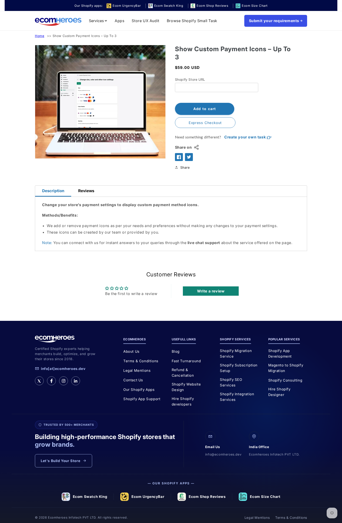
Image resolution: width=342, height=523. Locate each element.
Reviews (86, 190)
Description (53, 190)
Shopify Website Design (186, 387)
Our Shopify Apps (139, 389)
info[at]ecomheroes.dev (63, 368)
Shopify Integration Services (237, 397)
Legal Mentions (137, 370)
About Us (131, 351)
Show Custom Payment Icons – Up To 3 (85, 36)
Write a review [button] (211, 291)
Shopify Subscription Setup (239, 368)
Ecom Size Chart (265, 496)
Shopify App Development (280, 354)
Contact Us (133, 380)
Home (39, 36)
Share (185, 167)
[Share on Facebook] (179, 157)
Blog (176, 351)
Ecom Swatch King (90, 496)
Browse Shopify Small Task (192, 20)
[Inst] (63, 380)
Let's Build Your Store (60, 461)
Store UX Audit (145, 20)
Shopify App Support (141, 399)
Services (96, 20)
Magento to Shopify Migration (285, 368)
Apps (119, 20)
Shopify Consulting (285, 380)
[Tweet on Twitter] (189, 157)
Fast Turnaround (186, 361)
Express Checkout (205, 123)
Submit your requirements (274, 20)
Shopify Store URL (190, 79)
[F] (51, 380)
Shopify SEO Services (231, 382)
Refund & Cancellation (183, 373)
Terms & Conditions (140, 361)
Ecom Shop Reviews (207, 496)
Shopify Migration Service (236, 354)
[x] (39, 380)
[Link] (75, 380)
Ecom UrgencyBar (147, 496)
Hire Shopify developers (183, 401)
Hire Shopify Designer (279, 392)
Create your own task (245, 137)
